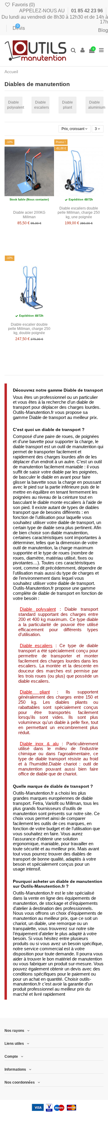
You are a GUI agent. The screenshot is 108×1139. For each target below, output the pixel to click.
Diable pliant (67, 105)
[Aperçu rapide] (71, 178)
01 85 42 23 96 (87, 10)
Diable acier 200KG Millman (29, 214)
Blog (103, 30)
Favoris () (23, 4)
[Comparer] (71, 157)
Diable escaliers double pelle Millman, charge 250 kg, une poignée (79, 212)
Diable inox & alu (39, 743)
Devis (14, 28)
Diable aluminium (96, 105)
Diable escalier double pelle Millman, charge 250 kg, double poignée (29, 328)
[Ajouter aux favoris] (71, 147)
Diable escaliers (41, 105)
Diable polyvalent (14, 105)
